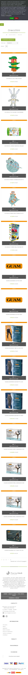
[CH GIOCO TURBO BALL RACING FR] (14, 232)
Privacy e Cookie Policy (8, 631)
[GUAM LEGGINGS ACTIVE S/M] (14, 266)
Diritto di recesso (6, 629)
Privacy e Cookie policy (6, 15)
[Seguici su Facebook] (4, 616)
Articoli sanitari (12, 34)
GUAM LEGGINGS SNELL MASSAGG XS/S (14, 516)
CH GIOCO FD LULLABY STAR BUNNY (14, 112)
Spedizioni (5, 628)
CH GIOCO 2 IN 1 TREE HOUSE (14, 78)
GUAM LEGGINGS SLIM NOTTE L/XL (14, 382)
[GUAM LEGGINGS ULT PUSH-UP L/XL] (14, 536)
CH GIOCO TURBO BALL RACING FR (14, 247)
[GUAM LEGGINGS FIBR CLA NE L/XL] (14, 333)
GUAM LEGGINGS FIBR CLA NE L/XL (14, 348)
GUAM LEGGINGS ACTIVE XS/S (14, 314)
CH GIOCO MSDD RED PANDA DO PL (14, 213)
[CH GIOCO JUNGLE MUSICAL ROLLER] (14, 131)
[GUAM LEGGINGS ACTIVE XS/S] (14, 300)
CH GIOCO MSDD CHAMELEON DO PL (14, 179)
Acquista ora (14, 75)
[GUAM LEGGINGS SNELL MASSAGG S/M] (14, 468)
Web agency (21, 669)
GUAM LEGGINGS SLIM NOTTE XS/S (14, 415)
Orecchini (20, 34)
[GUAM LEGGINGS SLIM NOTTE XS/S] (14, 401)
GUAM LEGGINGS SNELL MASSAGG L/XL (14, 449)
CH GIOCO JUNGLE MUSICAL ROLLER (14, 146)
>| (10, 559)
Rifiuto (16, 18)
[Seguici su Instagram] (6, 616)
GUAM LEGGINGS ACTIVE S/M (14, 280)
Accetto (11, 18)
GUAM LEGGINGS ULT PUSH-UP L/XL (14, 550)
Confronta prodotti (8, 39)
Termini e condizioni (7, 633)
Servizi (4, 626)
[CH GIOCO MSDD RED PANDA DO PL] (14, 199)
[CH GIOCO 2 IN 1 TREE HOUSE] (14, 64)
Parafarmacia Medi (14, 656)
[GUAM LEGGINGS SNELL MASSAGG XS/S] (14, 502)
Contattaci (5, 634)
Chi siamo (5, 624)
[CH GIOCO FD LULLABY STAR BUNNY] (14, 98)
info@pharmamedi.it (11, 612)
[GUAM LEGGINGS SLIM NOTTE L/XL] (14, 367)
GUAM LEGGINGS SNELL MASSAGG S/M (14, 483)
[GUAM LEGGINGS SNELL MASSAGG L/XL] (14, 434)
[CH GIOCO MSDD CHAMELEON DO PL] (14, 165)
